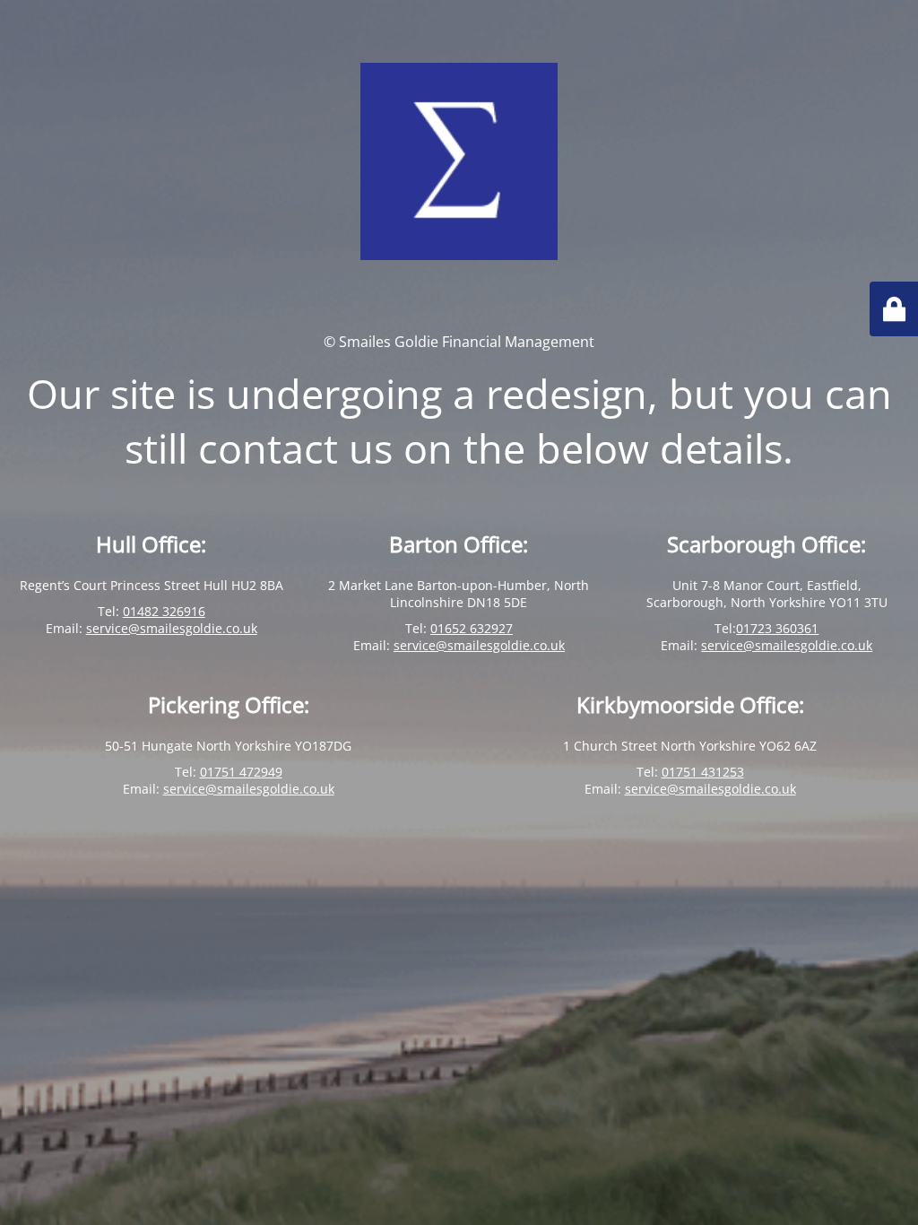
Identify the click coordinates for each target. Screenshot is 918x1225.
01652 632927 (471, 628)
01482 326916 (164, 611)
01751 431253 (703, 771)
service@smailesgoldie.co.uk (171, 628)
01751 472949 (241, 771)
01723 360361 (777, 628)
